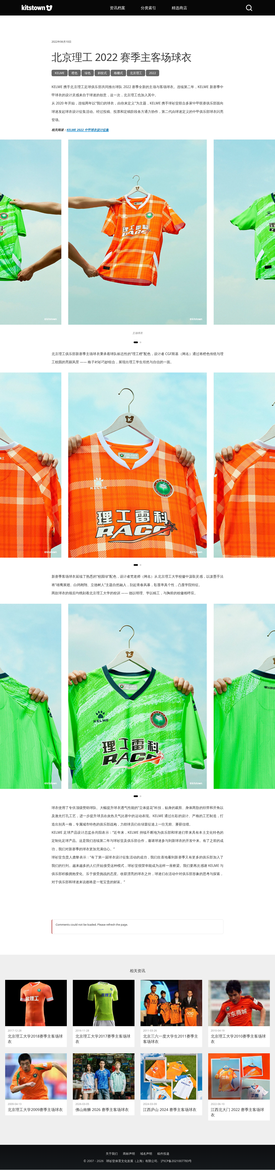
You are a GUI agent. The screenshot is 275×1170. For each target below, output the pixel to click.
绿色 (88, 73)
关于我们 (112, 1153)
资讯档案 (117, 7)
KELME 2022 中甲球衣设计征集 (88, 130)
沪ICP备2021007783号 (176, 1161)
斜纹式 (102, 73)
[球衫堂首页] (36, 8)
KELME (59, 73)
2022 (152, 73)
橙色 (75, 73)
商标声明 (129, 1153)
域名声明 (146, 1153)
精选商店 (179, 7)
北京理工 (136, 73)
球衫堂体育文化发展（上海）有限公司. (132, 1161)
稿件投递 (163, 1153)
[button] (136, 342)
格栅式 (118, 73)
